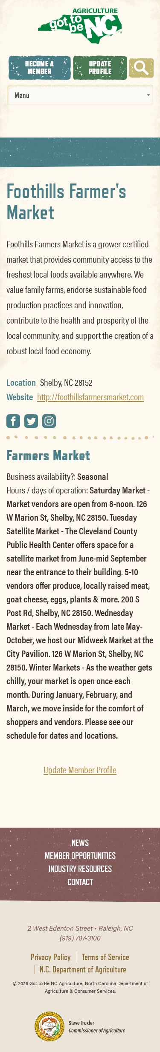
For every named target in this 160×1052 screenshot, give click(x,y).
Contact (80, 882)
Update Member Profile (80, 769)
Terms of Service (105, 957)
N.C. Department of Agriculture (83, 969)
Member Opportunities (80, 855)
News (80, 842)
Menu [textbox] (22, 95)
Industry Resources (80, 868)
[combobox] (80, 95)
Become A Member (39, 67)
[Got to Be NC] (80, 26)
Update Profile (100, 67)
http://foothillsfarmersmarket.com (90, 396)
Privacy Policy (51, 957)
